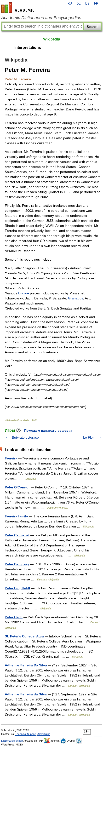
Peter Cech (14, 617)
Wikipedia (51, 39)
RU (70, 3)
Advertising (43, 734)
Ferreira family (16, 516)
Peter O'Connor (17, 487)
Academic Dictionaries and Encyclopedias (41, 17)
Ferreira (11, 458)
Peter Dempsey (17, 564)
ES (87, 3)
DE (78, 3)
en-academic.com (18, 7)
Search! (92, 27)
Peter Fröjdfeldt (17, 588)
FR (96, 3)
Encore (23, 293)
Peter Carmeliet (17, 535)
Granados (75, 298)
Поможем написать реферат (48, 430)
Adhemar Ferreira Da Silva (26, 665)
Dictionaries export (12, 740)
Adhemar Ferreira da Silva (26, 694)
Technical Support (25, 734)
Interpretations (27, 48)
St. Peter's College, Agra (24, 636)
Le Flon (89, 437)
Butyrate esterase (25, 437)
